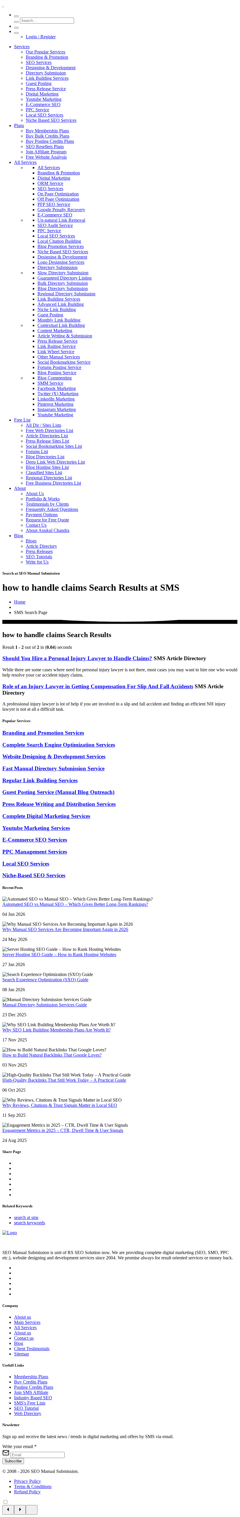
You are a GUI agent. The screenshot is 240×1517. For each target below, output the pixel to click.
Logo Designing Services (60, 262)
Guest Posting (39, 83)
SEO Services (39, 62)
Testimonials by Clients (47, 504)
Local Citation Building (59, 241)
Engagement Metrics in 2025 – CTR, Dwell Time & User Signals (62, 1130)
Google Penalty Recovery (61, 209)
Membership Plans (31, 1376)
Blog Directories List (45, 456)
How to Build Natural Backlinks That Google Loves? (52, 1055)
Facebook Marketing (56, 388)
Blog (18, 535)
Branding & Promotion (47, 57)
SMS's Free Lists (29, 1402)
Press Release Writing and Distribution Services (59, 804)
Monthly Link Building (58, 320)
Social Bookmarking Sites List (54, 446)
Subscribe (13, 1461)
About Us (35, 493)
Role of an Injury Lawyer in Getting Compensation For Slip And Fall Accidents (97, 686)
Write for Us (37, 561)
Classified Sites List (44, 472)
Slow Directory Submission (62, 272)
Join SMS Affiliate (31, 1392)
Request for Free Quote (47, 519)
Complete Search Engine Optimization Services (58, 745)
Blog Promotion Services (60, 246)
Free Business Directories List (53, 483)
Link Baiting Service (56, 346)
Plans (19, 125)
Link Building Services (47, 78)
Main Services (27, 1322)
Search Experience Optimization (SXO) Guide (45, 979)
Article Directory (41, 546)
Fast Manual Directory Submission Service (53, 768)
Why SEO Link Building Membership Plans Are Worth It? (56, 1029)
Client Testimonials (31, 1348)
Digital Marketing (42, 93)
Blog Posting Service (56, 372)
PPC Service (37, 109)
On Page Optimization (58, 193)
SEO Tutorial (26, 1408)
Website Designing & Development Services (53, 756)
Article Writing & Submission (64, 335)
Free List (22, 419)
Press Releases (39, 551)
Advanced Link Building (60, 304)
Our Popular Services (45, 51)
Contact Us (36, 525)
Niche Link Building (56, 309)
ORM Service (50, 183)
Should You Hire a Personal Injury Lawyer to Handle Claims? (77, 658)
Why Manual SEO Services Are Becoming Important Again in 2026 (65, 929)
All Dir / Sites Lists (43, 425)
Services (22, 46)
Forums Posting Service (59, 367)
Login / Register (41, 36)
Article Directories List (47, 435)
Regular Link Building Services (40, 780)
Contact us (24, 1338)
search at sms (26, 1217)
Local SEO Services (44, 114)
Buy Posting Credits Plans (50, 141)
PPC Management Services (34, 852)
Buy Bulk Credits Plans (47, 136)
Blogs (31, 540)
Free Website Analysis (46, 157)
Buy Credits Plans (30, 1381)
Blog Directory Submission (62, 288)
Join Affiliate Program (46, 151)
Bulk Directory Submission (62, 283)
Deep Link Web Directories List (55, 462)
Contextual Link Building (61, 325)
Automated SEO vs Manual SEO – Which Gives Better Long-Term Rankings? (75, 904)
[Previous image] (8, 1510)
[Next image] (20, 1510)
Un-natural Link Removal (61, 220)
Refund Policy (27, 1491)
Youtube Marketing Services (36, 828)
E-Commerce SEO (43, 104)
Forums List (37, 451)
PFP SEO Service (53, 204)
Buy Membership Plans (47, 130)
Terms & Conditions (33, 1486)
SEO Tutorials (39, 556)
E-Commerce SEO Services (34, 840)
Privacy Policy (27, 1481)
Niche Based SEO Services (51, 120)
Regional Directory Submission (66, 293)
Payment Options (42, 514)
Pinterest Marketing (55, 404)
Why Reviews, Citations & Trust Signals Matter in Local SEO (59, 1105)
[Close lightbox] (31, 1510)
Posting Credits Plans (33, 1387)
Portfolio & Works (43, 498)
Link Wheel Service (55, 351)
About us (22, 1317)
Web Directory (27, 1413)
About (20, 488)
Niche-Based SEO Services (33, 875)
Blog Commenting (54, 377)
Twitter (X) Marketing (57, 393)
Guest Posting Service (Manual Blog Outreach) (58, 792)
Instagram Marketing (56, 409)
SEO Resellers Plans (45, 146)
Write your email (19, 1446)
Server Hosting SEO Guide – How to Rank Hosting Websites (59, 954)
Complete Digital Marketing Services (46, 816)
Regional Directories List (49, 477)
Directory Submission (46, 72)
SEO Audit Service (55, 225)
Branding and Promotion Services (43, 733)
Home (19, 601)
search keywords (29, 1222)
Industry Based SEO (33, 1397)
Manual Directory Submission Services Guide (44, 1004)
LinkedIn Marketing (56, 398)
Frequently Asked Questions (52, 509)
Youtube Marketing (43, 99)
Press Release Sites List (47, 440)
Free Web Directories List (49, 430)
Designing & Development (51, 67)
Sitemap (21, 1353)
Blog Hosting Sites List (47, 467)
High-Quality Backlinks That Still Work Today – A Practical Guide (64, 1080)
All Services (25, 162)
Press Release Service (46, 88)
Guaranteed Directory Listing (64, 277)
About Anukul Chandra (47, 530)
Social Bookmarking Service (63, 362)
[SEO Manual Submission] (9, 1232)
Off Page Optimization (58, 199)
